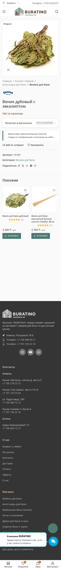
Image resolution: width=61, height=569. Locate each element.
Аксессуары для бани (14, 84)
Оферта (6, 474)
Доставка (7, 463)
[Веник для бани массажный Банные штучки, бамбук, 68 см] (45, 199)
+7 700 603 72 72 (11, 428)
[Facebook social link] (19, 166)
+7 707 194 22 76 (11, 412)
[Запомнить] (25, 190)
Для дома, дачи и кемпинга (17, 549)
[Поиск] (57, 11)
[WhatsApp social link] (27, 166)
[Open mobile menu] (4, 11)
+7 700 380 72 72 (11, 402)
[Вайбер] (35, 166)
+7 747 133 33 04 (11, 392)
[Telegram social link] (31, 166)
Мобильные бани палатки (17, 509)
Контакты (7, 457)
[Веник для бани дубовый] (16, 199)
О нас (5, 480)
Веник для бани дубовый (15, 216)
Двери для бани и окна (15, 521)
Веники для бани (40, 84)
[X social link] (23, 166)
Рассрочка (8, 452)
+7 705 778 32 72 (11, 383)
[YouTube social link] (30, 352)
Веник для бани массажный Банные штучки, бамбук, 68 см (42, 219)
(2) (22, 220)
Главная (7, 81)
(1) (51, 225)
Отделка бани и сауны (14, 526)
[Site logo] (30, 11)
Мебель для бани (12, 498)
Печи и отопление (12, 515)
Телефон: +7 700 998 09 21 (20, 339)
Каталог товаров (24, 81)
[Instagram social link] (22, 352)
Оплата (6, 469)
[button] (11, 236)
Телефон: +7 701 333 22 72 (20, 343)
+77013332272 (51, 3)
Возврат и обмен (11, 446)
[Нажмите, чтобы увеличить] (8, 70)
